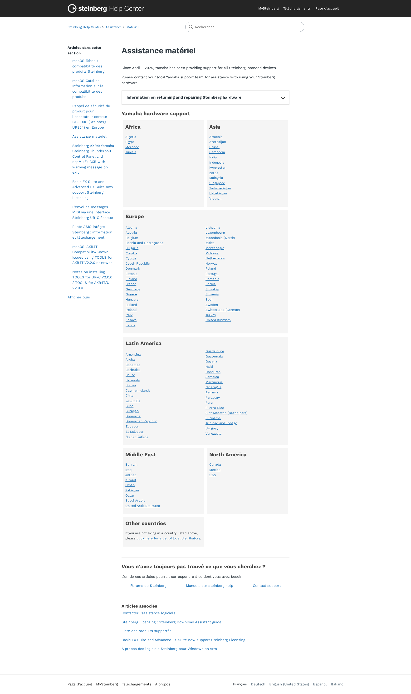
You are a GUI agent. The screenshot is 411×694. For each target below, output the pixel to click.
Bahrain (131, 464)
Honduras (213, 372)
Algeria (130, 137)
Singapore (217, 183)
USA (212, 475)
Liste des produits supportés (146, 631)
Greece (131, 294)
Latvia (130, 325)
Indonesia (216, 162)
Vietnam (216, 198)
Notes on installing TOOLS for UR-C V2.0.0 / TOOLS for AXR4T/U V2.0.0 (92, 280)
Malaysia (216, 178)
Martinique (214, 382)
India (213, 157)
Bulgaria (132, 248)
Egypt (129, 142)
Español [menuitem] (320, 684)
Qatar (129, 495)
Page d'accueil (327, 8)
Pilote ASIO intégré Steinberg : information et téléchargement (92, 232)
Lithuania (213, 227)
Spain (210, 299)
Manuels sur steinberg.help (209, 585)
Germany (133, 289)
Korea (213, 173)
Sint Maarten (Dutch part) (226, 413)
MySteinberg (268, 8)
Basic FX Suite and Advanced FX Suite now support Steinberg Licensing (92, 190)
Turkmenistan (220, 188)
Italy (129, 315)
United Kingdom (218, 320)
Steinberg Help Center (84, 27)
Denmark (133, 268)
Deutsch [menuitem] (258, 684)
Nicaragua (213, 387)
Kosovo (131, 320)
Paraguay (213, 397)
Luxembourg (215, 232)
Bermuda (133, 380)
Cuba (129, 406)
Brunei (214, 147)
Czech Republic (138, 263)
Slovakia (212, 289)
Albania (131, 227)
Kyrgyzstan (217, 167)
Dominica (133, 416)
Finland (131, 279)
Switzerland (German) (223, 310)
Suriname (213, 418)
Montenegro (215, 248)
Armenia (216, 137)
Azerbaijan (217, 142)
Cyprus (131, 258)
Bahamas (133, 365)
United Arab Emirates (142, 506)
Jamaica (212, 377)
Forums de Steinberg (148, 585)
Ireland (131, 310)
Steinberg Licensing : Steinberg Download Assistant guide (171, 622)
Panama (212, 392)
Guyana (211, 361)
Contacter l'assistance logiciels (148, 613)
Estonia (131, 274)
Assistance (114, 27)
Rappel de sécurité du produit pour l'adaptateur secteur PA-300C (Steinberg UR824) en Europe (91, 117)
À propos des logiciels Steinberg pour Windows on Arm (169, 649)
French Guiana (137, 436)
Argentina (133, 354)
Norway (211, 263)
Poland (211, 268)
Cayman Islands (138, 390)
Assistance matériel (89, 136)
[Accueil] (107, 8)
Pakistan (132, 490)
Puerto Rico (215, 408)
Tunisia (130, 152)
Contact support (267, 585)
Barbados (133, 370)
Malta (210, 243)
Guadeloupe (215, 351)
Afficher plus (79, 297)
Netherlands (215, 258)
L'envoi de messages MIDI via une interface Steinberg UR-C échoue (92, 212)
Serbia (211, 284)
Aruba (130, 359)
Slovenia (212, 294)
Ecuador (132, 426)
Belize (130, 375)
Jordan (130, 475)
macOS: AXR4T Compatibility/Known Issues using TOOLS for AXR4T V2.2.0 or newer (92, 255)
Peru (209, 402)
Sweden (212, 305)
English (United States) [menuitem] (289, 684)
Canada (215, 464)
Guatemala (214, 356)
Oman (130, 485)
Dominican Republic (141, 421)
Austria (131, 232)
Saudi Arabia (135, 500)
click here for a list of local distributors (168, 538)
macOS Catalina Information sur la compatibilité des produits (87, 89)
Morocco (132, 147)
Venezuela (213, 433)
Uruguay (212, 428)
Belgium (132, 238)
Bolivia (131, 385)
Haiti (209, 366)
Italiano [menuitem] (337, 684)
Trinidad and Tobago (221, 423)
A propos (162, 684)
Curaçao (132, 411)
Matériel (133, 27)
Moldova (212, 253)
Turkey (211, 315)
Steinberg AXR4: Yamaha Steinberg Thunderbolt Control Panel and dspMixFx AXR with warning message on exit (93, 159)
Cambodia (217, 152)
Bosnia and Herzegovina (144, 243)
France (131, 284)
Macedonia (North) (220, 238)
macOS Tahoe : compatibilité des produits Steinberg (88, 66)
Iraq (128, 470)
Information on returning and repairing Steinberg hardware (184, 97)
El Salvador (135, 431)
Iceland (131, 305)
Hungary (132, 299)
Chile (129, 395)
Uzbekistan (218, 193)
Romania (212, 279)
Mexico (214, 470)
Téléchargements (297, 8)
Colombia (133, 400)
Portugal (212, 274)
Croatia (131, 253)
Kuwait (130, 480)
